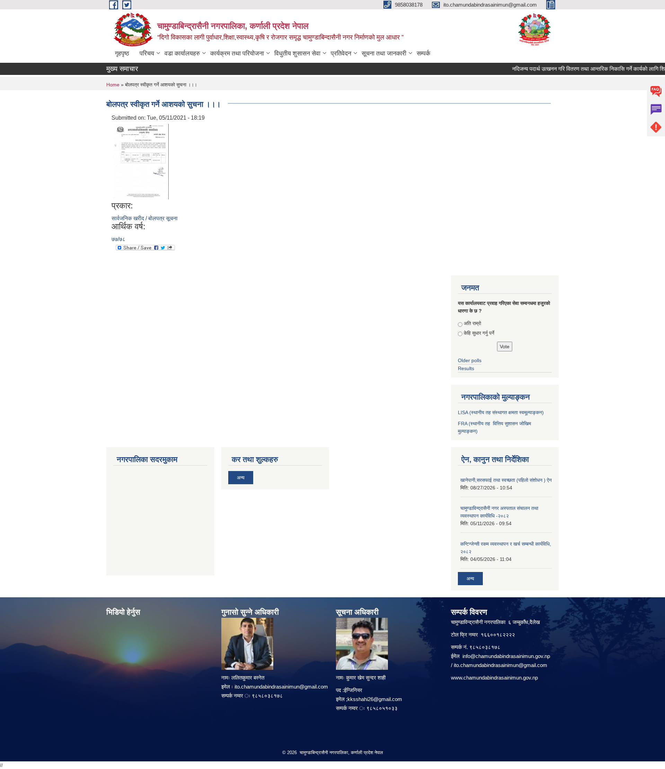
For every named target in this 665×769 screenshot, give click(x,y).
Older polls (469, 360)
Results (466, 368)
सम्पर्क (423, 53)
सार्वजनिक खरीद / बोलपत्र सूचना (145, 218)
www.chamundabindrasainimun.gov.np (494, 678)
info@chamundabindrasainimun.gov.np (506, 656)
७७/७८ (118, 239)
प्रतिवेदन (341, 53)
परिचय (147, 53)
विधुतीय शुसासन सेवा (297, 53)
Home (112, 84)
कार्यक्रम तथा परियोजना (237, 53)
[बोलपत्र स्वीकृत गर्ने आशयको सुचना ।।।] (141, 161)
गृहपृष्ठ (122, 53)
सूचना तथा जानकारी (384, 53)
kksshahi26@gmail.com (374, 699)
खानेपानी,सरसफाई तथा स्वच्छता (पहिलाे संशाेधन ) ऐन (506, 480)
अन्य (241, 477)
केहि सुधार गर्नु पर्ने (479, 333)
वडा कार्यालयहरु (182, 53)
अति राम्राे (472, 323)
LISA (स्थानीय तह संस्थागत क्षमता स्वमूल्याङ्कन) (501, 412)
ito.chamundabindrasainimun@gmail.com (281, 687)
